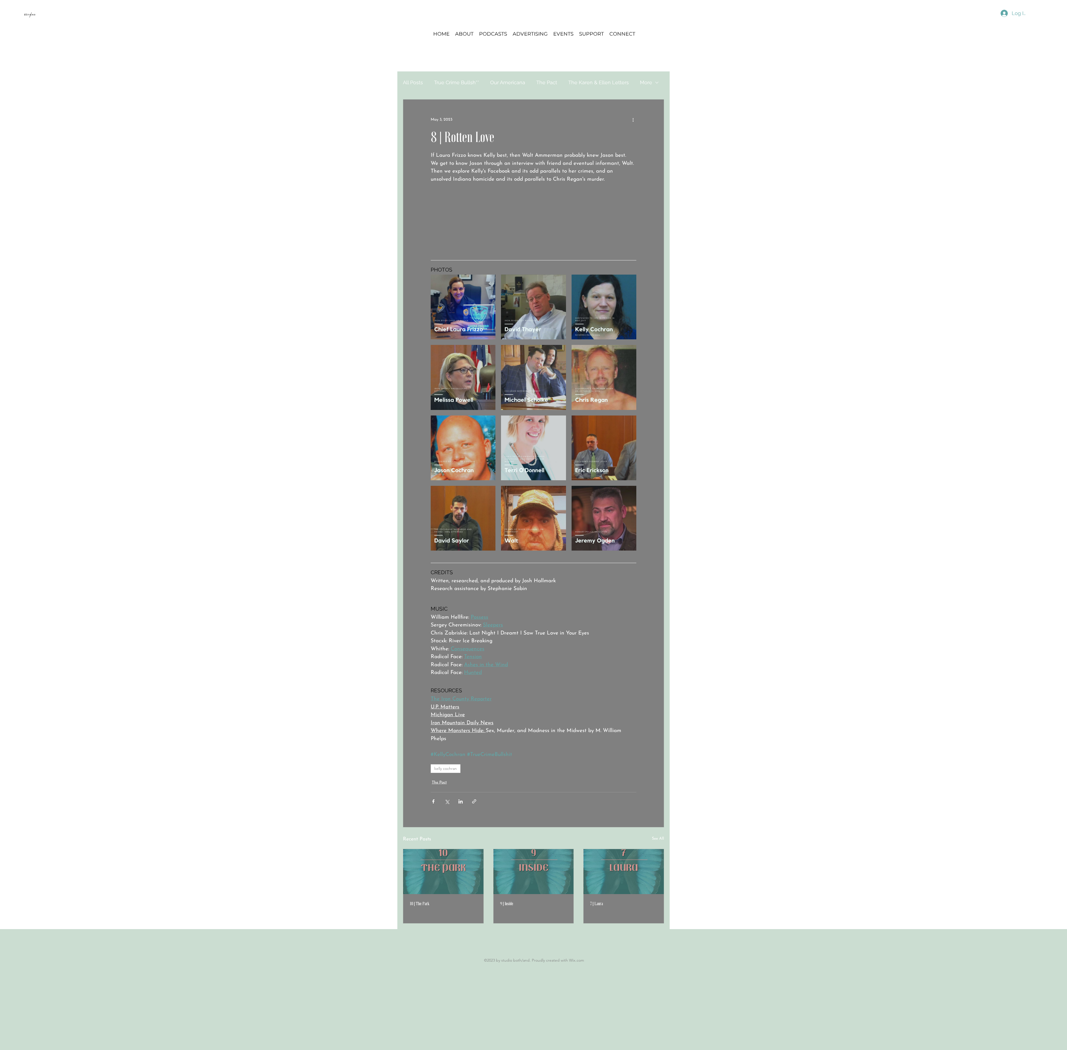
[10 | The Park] (443, 871)
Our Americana (507, 82)
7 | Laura (596, 903)
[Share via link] (474, 801)
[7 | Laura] (624, 871)
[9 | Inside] (533, 871)
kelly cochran (445, 768)
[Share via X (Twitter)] (447, 801)
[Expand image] (463, 307)
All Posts (413, 82)
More (646, 82)
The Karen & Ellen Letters (598, 82)
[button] (493, 33)
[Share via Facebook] (433, 801)
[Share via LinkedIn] (460, 801)
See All (658, 839)
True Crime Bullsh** (456, 82)
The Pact (546, 82)
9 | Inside (506, 903)
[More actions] (633, 119)
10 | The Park (419, 903)
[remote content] (533, 219)
